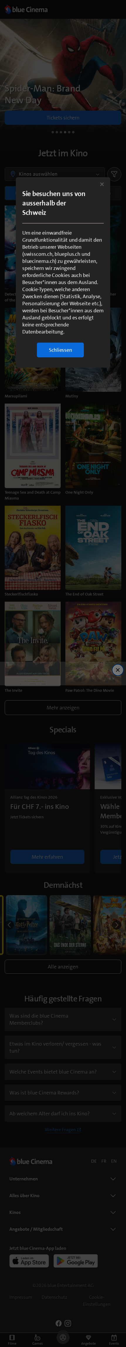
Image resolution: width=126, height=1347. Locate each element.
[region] (63, 272)
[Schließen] (102, 184)
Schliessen (60, 350)
